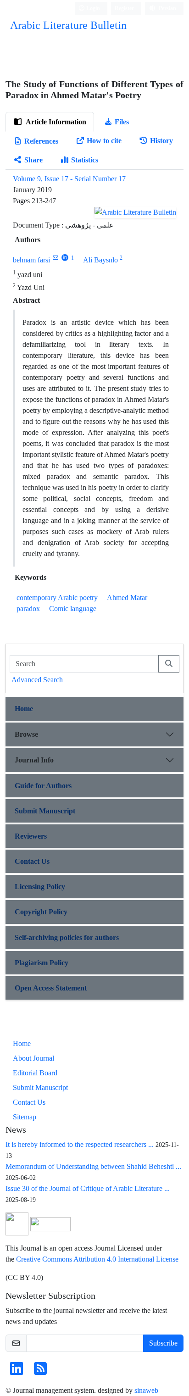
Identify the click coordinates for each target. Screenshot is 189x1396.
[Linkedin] (17, 1371)
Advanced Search (37, 679)
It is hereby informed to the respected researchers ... (80, 1144)
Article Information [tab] (55, 121)
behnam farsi (31, 260)
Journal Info (34, 760)
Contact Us (32, 861)
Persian (166, 8)
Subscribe (163, 1343)
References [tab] (41, 141)
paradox (28, 608)
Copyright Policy (41, 911)
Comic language (72, 608)
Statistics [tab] (84, 160)
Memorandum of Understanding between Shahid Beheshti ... (93, 1166)
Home (24, 708)
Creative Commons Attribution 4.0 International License (97, 1259)
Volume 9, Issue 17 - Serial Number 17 (69, 178)
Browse (26, 734)
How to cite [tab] (104, 140)
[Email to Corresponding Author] (55, 257)
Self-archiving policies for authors (67, 937)
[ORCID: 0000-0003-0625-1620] (65, 257)
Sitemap (24, 1116)
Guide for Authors (43, 785)
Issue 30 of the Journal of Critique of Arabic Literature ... (88, 1188)
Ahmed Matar (127, 597)
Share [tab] (33, 160)
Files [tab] (122, 121)
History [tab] (161, 140)
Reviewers (31, 836)
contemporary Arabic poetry (57, 597)
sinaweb (146, 1390)
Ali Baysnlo (100, 260)
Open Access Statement (51, 988)
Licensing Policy (40, 886)
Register (124, 8)
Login (92, 8)
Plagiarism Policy (41, 962)
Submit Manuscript (45, 810)
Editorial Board (35, 1072)
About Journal (33, 1058)
